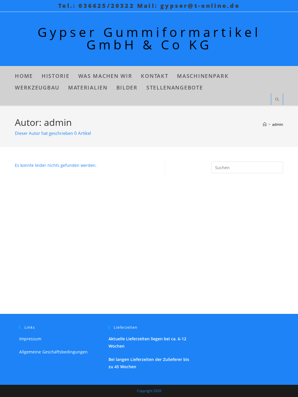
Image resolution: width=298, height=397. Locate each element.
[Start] (265, 124)
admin (277, 124)
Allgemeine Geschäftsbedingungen (53, 352)
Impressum (30, 338)
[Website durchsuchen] (277, 99)
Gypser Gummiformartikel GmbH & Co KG (149, 38)
